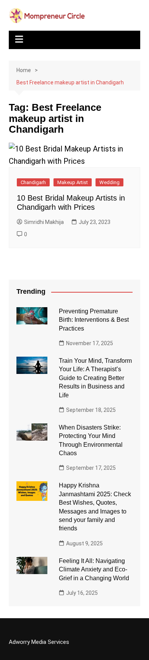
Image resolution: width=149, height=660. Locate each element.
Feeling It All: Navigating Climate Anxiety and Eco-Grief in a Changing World (94, 569)
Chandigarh (33, 182)
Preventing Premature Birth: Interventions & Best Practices (94, 320)
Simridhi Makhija (44, 222)
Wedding (109, 182)
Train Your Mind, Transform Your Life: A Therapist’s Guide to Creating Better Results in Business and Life (95, 377)
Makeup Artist (72, 182)
